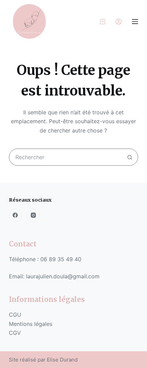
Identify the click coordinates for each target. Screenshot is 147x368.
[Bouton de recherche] (129, 157)
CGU (15, 314)
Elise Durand (62, 359)
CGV (16, 332)
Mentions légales (31, 323)
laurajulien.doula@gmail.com (62, 276)
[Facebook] (15, 215)
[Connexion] (119, 21)
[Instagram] (33, 215)
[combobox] (65, 157)
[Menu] (135, 21)
